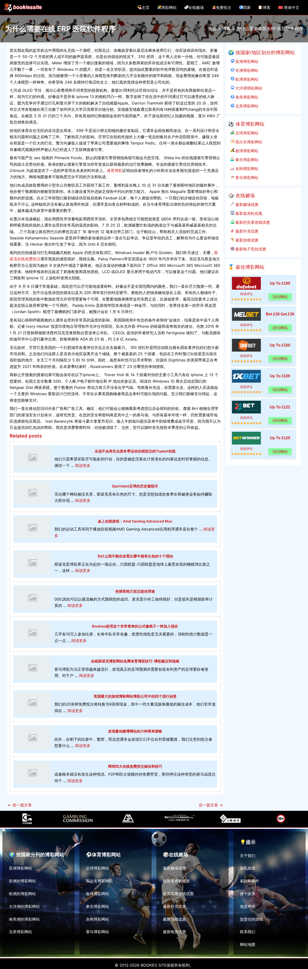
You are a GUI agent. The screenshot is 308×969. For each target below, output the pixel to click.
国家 (247, 7)
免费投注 (223, 7)
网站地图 (247, 944)
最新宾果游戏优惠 (178, 893)
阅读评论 (246, 294)
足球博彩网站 (246, 133)
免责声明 (247, 906)
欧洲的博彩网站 (22, 893)
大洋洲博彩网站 (248, 88)
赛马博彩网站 (246, 177)
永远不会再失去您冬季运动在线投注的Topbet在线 (135, 451)
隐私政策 (247, 868)
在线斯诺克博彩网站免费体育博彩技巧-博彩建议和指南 (135, 661)
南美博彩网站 (246, 97)
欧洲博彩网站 (246, 79)
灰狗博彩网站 (246, 168)
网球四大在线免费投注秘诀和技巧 (135, 766)
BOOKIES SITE (154, 965)
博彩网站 (169, 7)
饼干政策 (247, 893)
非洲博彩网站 (246, 70)
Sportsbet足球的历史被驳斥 (135, 486)
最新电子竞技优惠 (250, 249)
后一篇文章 (211, 805)
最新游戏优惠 (246, 240)
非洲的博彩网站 (22, 880)
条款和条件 (249, 880)
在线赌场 (196, 7)
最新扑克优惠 (246, 231)
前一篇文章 (20, 805)
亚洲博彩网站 (246, 61)
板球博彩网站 (246, 151)
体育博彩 (114, 170)
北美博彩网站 (246, 106)
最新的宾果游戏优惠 (252, 222)
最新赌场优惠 (246, 204)
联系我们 (247, 931)
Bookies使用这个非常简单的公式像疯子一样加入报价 (135, 626)
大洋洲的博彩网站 (24, 906)
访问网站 (280, 297)
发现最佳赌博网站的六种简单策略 (135, 731)
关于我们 (247, 855)
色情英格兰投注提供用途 (135, 591)
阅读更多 (82, 465)
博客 (266, 7)
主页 (145, 7)
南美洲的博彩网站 (24, 919)
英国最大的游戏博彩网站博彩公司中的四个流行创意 (135, 696)
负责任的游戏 (251, 919)
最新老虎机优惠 (248, 213)
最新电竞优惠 (174, 931)
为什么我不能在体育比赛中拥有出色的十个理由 (135, 556)
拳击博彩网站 (246, 159)
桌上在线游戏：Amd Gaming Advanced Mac (135, 521)
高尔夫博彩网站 (248, 142)
